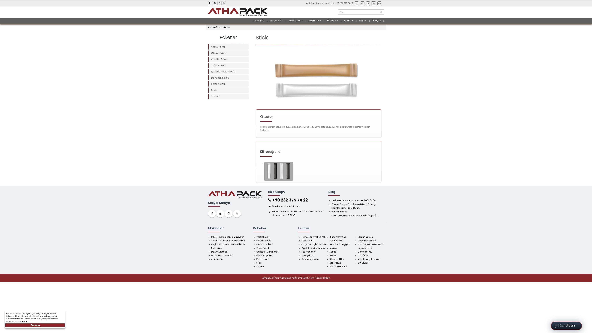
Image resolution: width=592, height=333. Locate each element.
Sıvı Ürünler (363, 262)
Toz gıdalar (307, 255)
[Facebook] (212, 214)
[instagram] (228, 214)
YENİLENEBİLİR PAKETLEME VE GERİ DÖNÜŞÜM (353, 200)
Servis (347, 20)
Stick (214, 90)
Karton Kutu (218, 84)
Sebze (333, 251)
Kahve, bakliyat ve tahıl (314, 236)
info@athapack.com (319, 3)
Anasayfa (258, 20)
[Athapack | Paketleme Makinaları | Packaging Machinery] (238, 11)
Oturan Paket (218, 53)
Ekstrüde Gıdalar (338, 266)
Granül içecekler (310, 259)
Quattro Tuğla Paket (223, 71)
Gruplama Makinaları (222, 255)
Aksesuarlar (217, 259)
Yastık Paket (218, 47)
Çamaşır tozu (365, 251)
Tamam (35, 325)
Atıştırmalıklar (337, 259)
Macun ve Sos (365, 236)
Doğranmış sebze (367, 240)
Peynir (333, 255)
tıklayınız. (24, 321)
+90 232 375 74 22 (289, 200)
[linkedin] (237, 214)
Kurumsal (275, 20)
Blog (361, 20)
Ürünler (331, 20)
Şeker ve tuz (307, 240)
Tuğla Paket (218, 65)
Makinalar (295, 20)
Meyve (333, 248)
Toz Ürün (363, 255)
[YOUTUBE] (220, 214)
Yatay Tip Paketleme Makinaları (228, 240)
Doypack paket (220, 77)
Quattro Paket (219, 59)
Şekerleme (335, 262)
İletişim (376, 20)
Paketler (314, 20)
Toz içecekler (308, 251)
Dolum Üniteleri (219, 251)
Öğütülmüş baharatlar (313, 248)
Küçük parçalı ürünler (369, 259)
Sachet (215, 96)
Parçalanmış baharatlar (314, 244)
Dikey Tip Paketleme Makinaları (227, 236)
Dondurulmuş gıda (340, 244)
